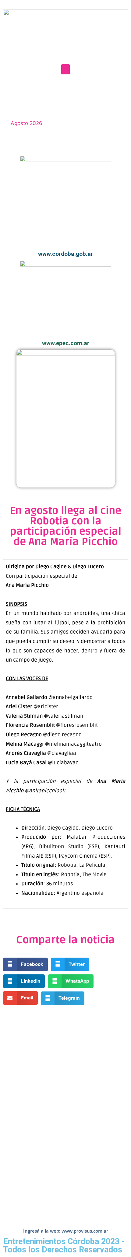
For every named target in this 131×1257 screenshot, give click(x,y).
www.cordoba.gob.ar (65, 253)
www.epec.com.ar (65, 343)
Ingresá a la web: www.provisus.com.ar (65, 1231)
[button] (65, 69)
